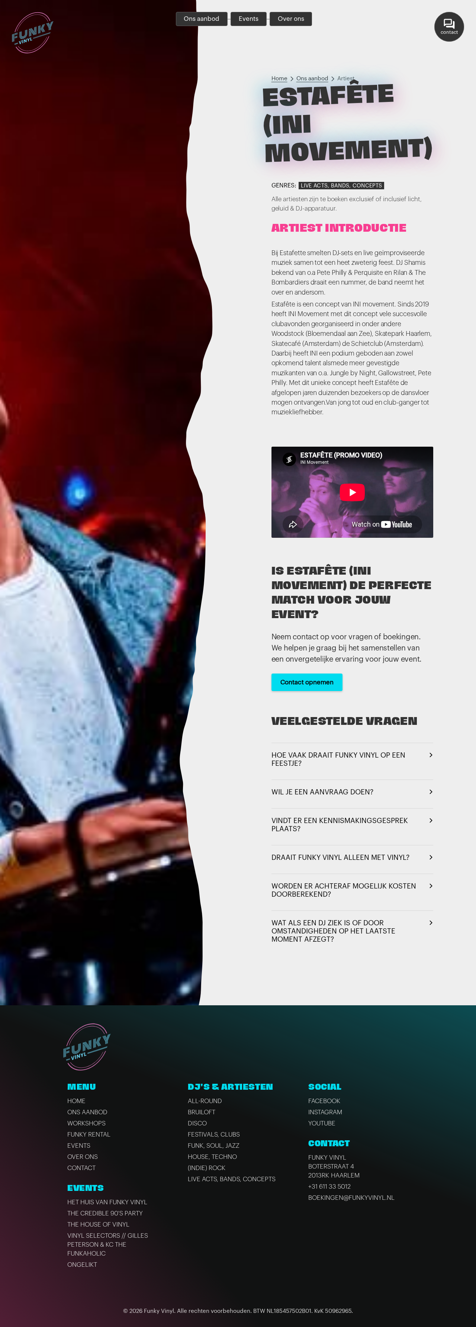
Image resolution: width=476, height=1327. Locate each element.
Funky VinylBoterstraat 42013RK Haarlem (334, 1166)
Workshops (86, 1123)
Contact (81, 1168)
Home (279, 78)
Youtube (321, 1123)
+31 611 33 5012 (329, 1186)
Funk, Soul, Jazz (213, 1146)
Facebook (324, 1101)
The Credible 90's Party (105, 1213)
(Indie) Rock (206, 1168)
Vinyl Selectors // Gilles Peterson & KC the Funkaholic (107, 1245)
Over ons (82, 1157)
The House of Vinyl (98, 1224)
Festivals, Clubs (214, 1134)
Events (78, 1146)
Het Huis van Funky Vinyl (107, 1202)
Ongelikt (82, 1265)
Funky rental (88, 1134)
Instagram (325, 1112)
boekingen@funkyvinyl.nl (351, 1198)
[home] (33, 33)
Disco (197, 1123)
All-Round (205, 1101)
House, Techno (212, 1157)
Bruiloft (201, 1112)
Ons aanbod (312, 78)
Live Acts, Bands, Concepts (341, 186)
